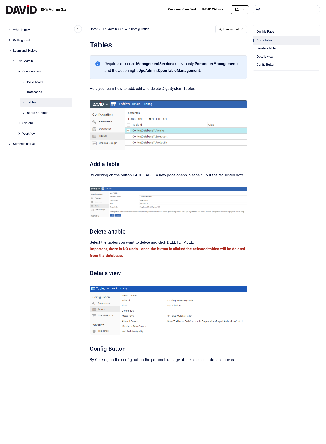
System (27, 123)
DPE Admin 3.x (53, 9)
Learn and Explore (25, 50)
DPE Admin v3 (111, 29)
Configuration (31, 71)
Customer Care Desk (182, 9)
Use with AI (231, 29)
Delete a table (266, 48)
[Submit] (258, 9)
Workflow (28, 133)
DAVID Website (212, 9)
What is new (21, 30)
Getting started (23, 40)
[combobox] (286, 9)
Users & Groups (37, 112)
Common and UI (24, 144)
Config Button (266, 64)
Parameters (35, 81)
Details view (265, 56)
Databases (34, 92)
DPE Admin (25, 61)
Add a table (264, 40)
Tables (31, 102)
